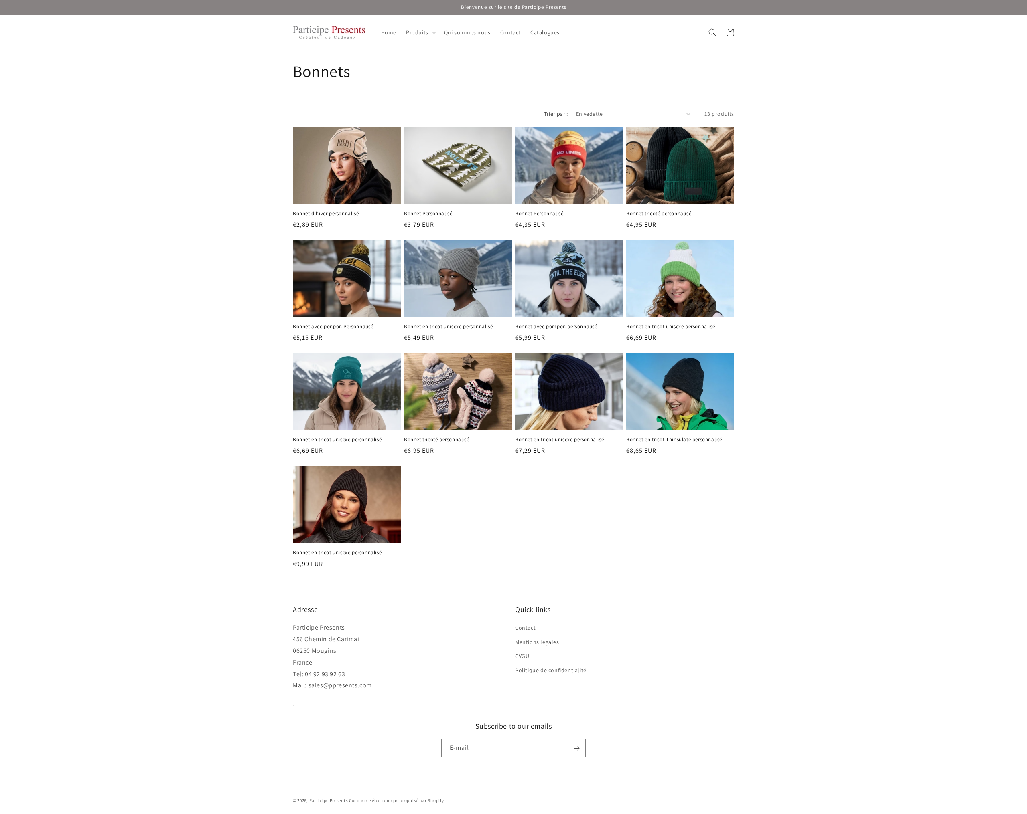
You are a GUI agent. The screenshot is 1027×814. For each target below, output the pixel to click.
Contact (525, 628)
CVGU (522, 656)
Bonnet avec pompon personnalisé (556, 326)
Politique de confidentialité (551, 670)
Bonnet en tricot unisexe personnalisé (448, 326)
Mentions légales (537, 642)
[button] (420, 32)
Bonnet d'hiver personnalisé (326, 213)
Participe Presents (328, 800)
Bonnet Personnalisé (428, 213)
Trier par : (556, 113)
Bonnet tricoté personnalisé (658, 213)
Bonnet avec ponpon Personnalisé (333, 326)
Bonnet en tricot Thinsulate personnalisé (674, 439)
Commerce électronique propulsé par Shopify (396, 800)
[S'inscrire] (576, 748)
